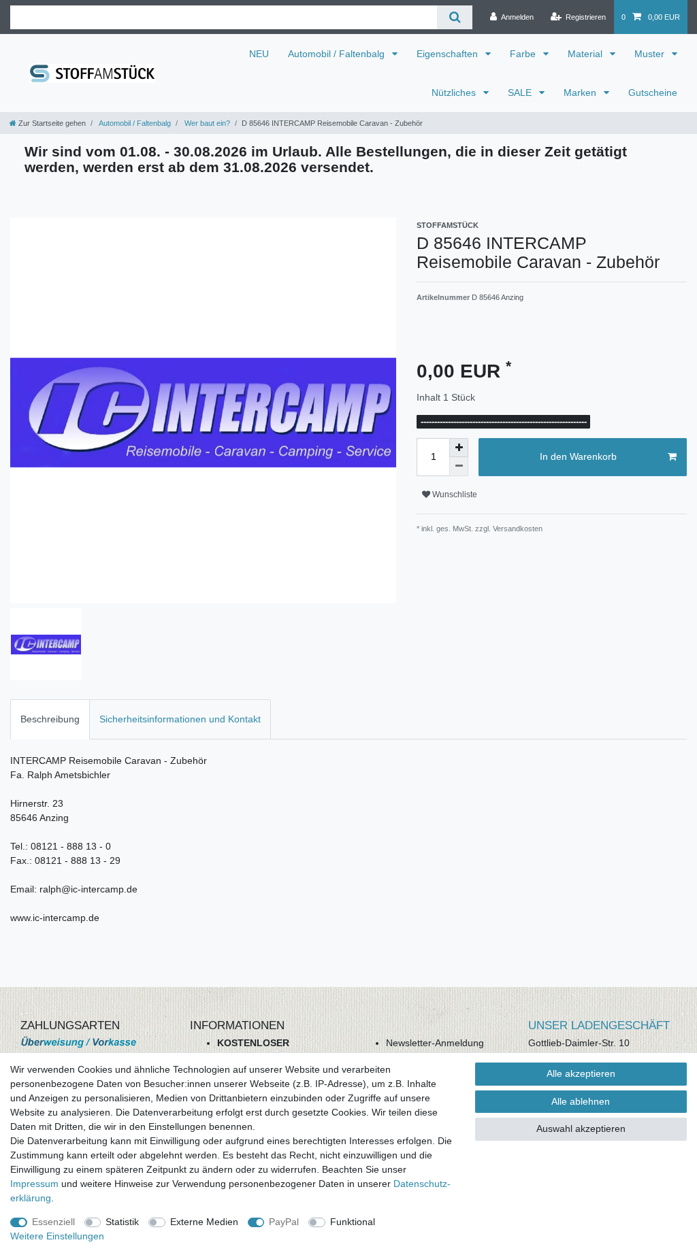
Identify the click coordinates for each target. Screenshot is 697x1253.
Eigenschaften (449, 53)
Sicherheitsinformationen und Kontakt (180, 719)
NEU (259, 53)
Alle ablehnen (580, 1101)
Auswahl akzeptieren (581, 1128)
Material (586, 53)
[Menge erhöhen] (458, 447)
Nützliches (455, 92)
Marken (581, 92)
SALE (521, 92)
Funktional (352, 1221)
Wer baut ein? (206, 123)
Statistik (122, 1221)
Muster (650, 53)
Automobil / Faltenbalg (337, 53)
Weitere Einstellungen (57, 1236)
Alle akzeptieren (581, 1073)
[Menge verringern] (458, 466)
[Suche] (454, 17)
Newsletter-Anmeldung (435, 1042)
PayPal (284, 1221)
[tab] (50, 719)
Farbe (524, 53)
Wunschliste (453, 494)
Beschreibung (50, 719)
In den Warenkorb (578, 456)
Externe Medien (204, 1221)
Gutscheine (652, 92)
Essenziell (53, 1221)
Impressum (34, 1183)
